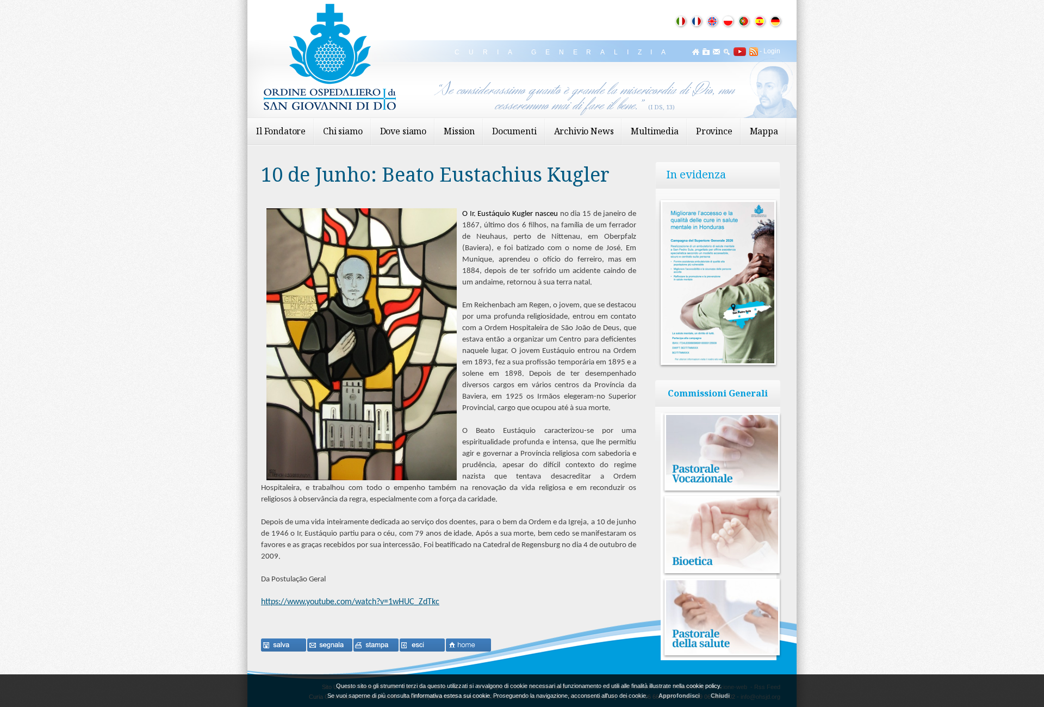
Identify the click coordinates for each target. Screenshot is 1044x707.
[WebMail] (716, 51)
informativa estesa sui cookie (451, 695)
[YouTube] (738, 51)
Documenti (514, 131)
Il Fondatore (281, 131)
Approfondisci (679, 695)
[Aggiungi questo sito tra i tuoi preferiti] (706, 51)
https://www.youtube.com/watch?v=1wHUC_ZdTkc (350, 602)
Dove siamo (403, 131)
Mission (459, 131)
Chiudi (720, 695)
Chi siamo (343, 131)
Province (714, 131)
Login (771, 51)
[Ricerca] (726, 51)
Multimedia (654, 131)
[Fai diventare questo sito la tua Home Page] (695, 51)
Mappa (764, 131)
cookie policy (703, 686)
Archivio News (584, 131)
